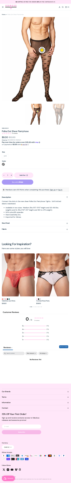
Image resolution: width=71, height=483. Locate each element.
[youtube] (12, 470)
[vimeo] (16, 470)
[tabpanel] (35, 366)
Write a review (63, 346)
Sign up (53, 190)
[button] (3, 7)
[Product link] (18, 274)
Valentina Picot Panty (43, 301)
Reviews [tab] (8, 347)
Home (3, 14)
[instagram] (8, 470)
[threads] (20, 470)
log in (60, 190)
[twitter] (4, 470)
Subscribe (21, 432)
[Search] (63, 7)
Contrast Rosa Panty (8, 301)
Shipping (4, 140)
